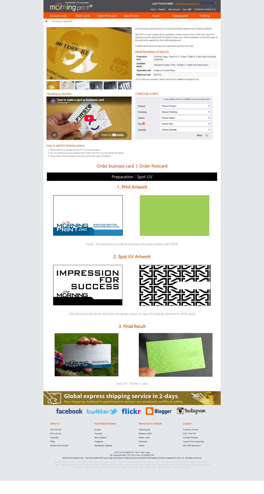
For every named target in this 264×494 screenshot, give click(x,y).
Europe (97, 429)
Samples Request (190, 437)
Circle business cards (181, 467)
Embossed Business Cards (112, 464)
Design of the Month (59, 445)
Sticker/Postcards (107, 15)
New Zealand (100, 437)
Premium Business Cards (128, 462)
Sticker (142, 445)
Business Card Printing (64, 462)
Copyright (54, 437)
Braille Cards (150, 464)
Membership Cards (166, 464)
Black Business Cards (134, 464)
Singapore (98, 441)
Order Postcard (153, 166)
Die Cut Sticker (164, 467)
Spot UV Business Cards (71, 464)
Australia (98, 433)
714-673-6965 (124, 452)
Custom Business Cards (186, 464)
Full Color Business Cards (105, 462)
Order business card (115, 166)
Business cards (58, 15)
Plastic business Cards (150, 462)
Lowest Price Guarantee (193, 441)
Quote (156, 15)
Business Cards (145, 433)
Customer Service (190, 429)
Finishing (205, 15)
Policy (52, 441)
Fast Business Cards (84, 462)
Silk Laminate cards (147, 467)
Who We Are (56, 429)
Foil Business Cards (91, 464)
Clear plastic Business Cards (173, 462)
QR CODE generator (192, 445)
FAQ (185, 433)
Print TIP (192, 433)
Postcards (143, 441)
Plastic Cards (82, 15)
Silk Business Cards (129, 467)
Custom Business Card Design (96, 467)
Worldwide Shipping (103, 445)
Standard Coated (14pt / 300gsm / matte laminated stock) (181, 65)
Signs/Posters (131, 15)
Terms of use (55, 433)
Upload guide (180, 15)
